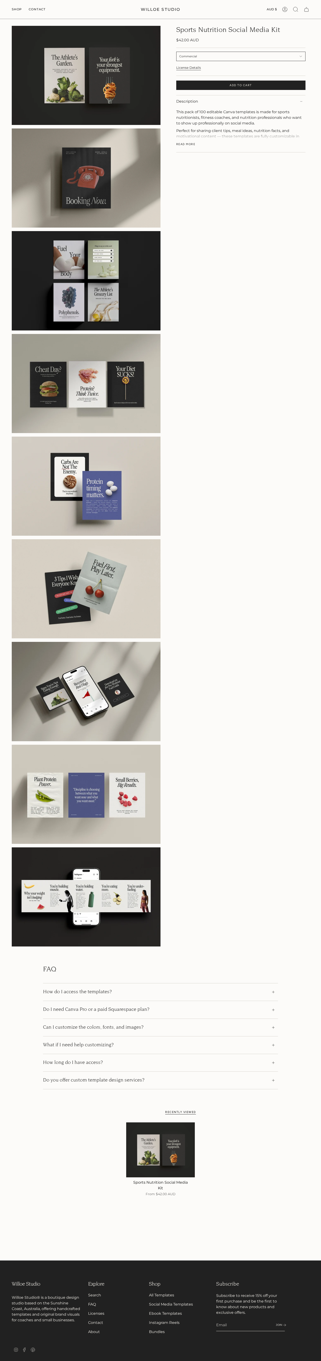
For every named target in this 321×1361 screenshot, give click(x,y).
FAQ (92, 1304)
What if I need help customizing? (78, 1045)
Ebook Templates (165, 1313)
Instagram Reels (164, 1322)
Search (94, 1295)
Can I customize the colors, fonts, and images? (93, 1027)
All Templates (161, 1295)
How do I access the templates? (77, 992)
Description (187, 101)
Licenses (96, 1313)
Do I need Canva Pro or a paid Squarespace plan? (96, 1009)
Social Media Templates (171, 1304)
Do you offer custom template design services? (94, 1080)
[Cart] (306, 9)
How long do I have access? (73, 1062)
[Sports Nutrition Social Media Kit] (160, 1149)
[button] (16, 9)
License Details (188, 68)
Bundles (157, 1332)
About (94, 1332)
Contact (95, 1322)
